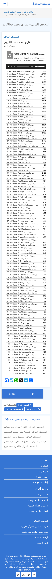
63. (23, 237)
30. (20, 149)
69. (21, 253)
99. (22, 333)
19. (20, 119)
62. (21, 234)
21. (20, 125)
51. (22, 205)
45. (21, 189)
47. (21, 194)
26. (22, 138)
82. (21, 288)
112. (21, 368)
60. (23, 229)
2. (20, 74)
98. (21, 330)
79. (21, 280)
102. (22, 341)
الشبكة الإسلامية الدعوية (12, 12)
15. (19, 108)
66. (21, 245)
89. (19, 306)
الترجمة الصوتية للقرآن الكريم (35, 526)
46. (21, 191)
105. (19, 349)
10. (19, 95)
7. (20, 87)
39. (20, 173)
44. (21, 186)
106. (20, 352)
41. (20, 178)
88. (22, 304)
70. (21, 255)
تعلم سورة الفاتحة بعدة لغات (35, 531)
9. (20, 92)
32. (21, 154)
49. (22, 199)
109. (22, 360)
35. (18, 162)
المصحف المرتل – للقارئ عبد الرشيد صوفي (24, 426)
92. (19, 314)
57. (20, 221)
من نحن (44, 471)
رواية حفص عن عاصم (13, 409)
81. (20, 285)
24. (19, 133)
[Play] (8, 66)
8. (19, 90)
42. (21, 181)
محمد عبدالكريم (31, 409)
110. (20, 362)
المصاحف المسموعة (39, 500)
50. (17, 202)
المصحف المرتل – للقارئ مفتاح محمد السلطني (25, 431)
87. (19, 301)
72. (19, 261)
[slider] (41, 66)
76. (20, 271)
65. (20, 242)
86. (20, 298)
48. (19, 197)
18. (20, 117)
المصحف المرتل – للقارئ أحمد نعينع (20, 446)
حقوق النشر (42, 476)
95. (18, 322)
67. (19, 247)
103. (20, 344)
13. (19, 103)
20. (18, 122)
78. (19, 277)
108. (21, 357)
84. (22, 293)
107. (21, 354)
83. (23, 290)
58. (22, 223)
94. (20, 320)
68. (20, 250)
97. (19, 328)
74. (22, 266)
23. (23, 130)
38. (17, 170)
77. (22, 274)
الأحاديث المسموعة (39, 511)
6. (20, 84)
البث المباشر (42, 542)
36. (19, 165)
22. (19, 127)
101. (21, 338)
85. (20, 296)
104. (22, 346)
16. (20, 111)
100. (21, 336)
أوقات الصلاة (42, 537)
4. (19, 79)
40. (19, 175)
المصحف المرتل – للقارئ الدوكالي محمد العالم (25, 441)
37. (21, 167)
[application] (26, 66)
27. (20, 141)
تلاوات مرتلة (28, 12)
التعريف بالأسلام (41, 520)
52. (19, 207)
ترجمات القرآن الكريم (38, 505)
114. (20, 373)
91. (22, 312)
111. (21, 365)
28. (21, 143)
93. (21, 317)
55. (22, 215)
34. (18, 159)
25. (21, 135)
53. (20, 210)
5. (20, 82)
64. (22, 239)
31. (20, 151)
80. (19, 282)
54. (20, 213)
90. (19, 309)
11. (17, 98)
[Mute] (36, 66)
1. (21, 71)
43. (22, 183)
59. (20, 226)
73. (23, 263)
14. (20, 106)
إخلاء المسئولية (41, 482)
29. (22, 146)
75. (21, 269)
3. (21, 76)
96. (19, 325)
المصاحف (43, 494)
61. (19, 231)
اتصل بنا (44, 465)
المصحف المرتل (11, 36)
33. (21, 157)
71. (18, 258)
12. (19, 100)
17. (20, 114)
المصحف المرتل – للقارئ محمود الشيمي (22, 436)
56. (21, 218)
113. (20, 370)
